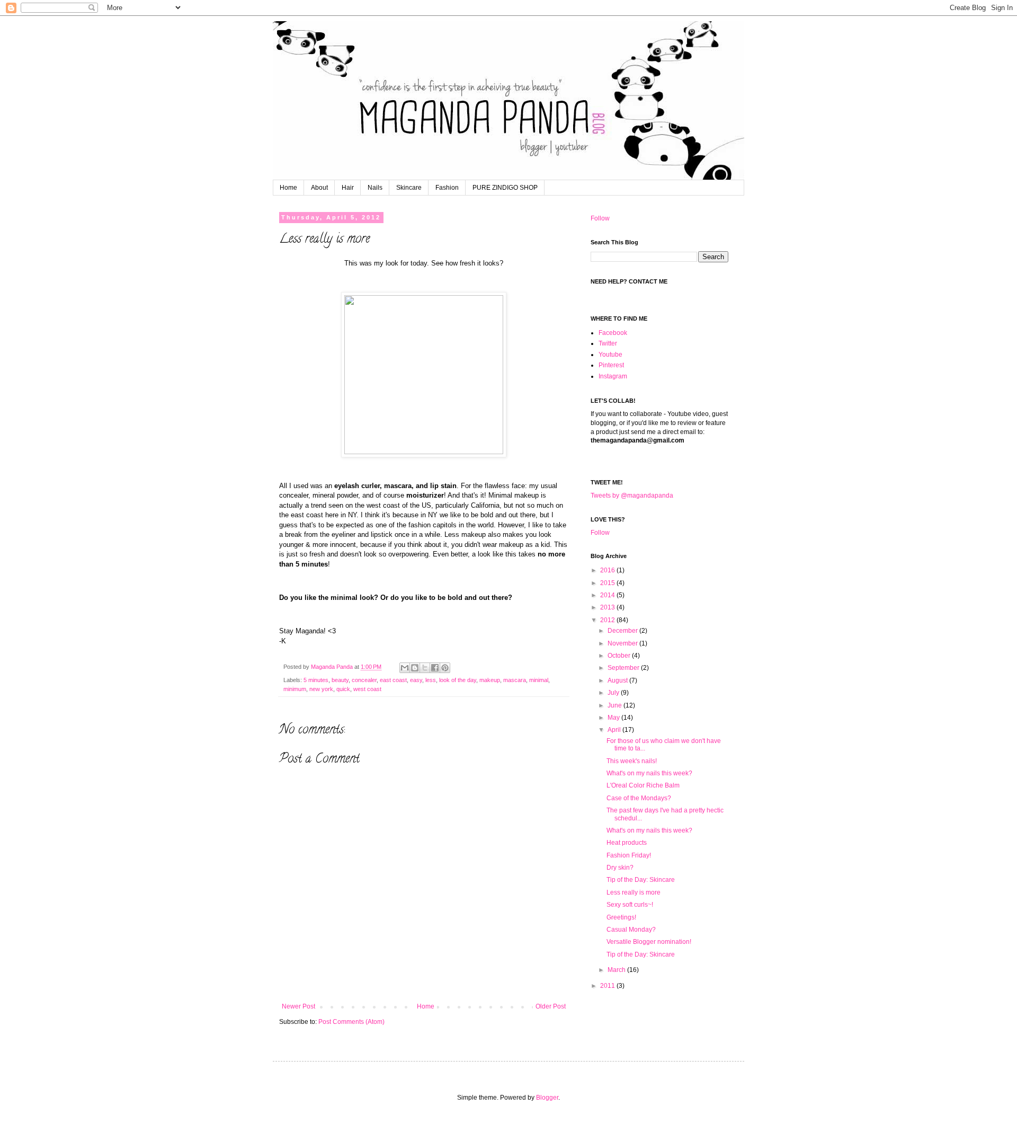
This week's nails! (631, 761)
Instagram (613, 376)
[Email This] (404, 667)
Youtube (610, 354)
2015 (608, 583)
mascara (514, 680)
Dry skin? (620, 867)
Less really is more (633, 892)
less (430, 680)
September (624, 667)
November (623, 643)
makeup (489, 680)
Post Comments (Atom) (351, 1021)
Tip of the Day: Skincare (640, 879)
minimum (294, 689)
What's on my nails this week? (649, 773)
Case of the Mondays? (638, 798)
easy (416, 680)
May (614, 717)
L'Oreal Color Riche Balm (643, 785)
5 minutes (316, 680)
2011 (608, 985)
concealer (364, 680)
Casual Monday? (631, 929)
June (615, 705)
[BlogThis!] (414, 667)
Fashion (447, 187)
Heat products (626, 842)
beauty (340, 680)
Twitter (608, 343)
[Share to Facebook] (435, 667)
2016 (608, 570)
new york (321, 689)
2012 (608, 620)
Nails (375, 187)
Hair (348, 187)
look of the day (457, 680)
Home (288, 187)
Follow (600, 218)
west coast (367, 689)
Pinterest (611, 365)
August (618, 680)
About (319, 187)
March (617, 970)
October (620, 655)
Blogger (547, 1097)
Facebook (613, 333)
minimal (538, 680)
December (623, 630)
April (615, 729)
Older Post (551, 1006)
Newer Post (298, 1006)
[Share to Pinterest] (445, 667)
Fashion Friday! (628, 855)
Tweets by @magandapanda (632, 495)
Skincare (409, 187)
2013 (608, 607)
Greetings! (621, 917)
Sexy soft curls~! (629, 904)
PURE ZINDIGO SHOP (505, 187)
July (614, 692)
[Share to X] (425, 667)
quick (343, 689)
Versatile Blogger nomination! (648, 941)
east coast (393, 680)
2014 (608, 595)
